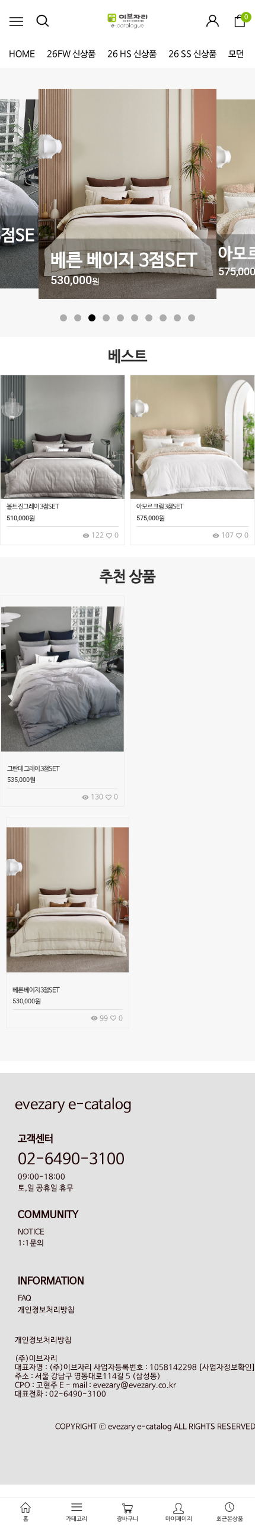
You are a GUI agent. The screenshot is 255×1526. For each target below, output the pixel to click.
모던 (236, 54)
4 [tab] (106, 317)
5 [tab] (120, 317)
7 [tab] (148, 317)
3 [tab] (91, 317)
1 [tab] (63, 317)
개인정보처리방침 (46, 1310)
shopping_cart (110, 701)
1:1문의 (31, 1243)
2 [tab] (77, 317)
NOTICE (31, 1232)
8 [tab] (163, 317)
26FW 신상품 (71, 54)
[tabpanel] (127, 195)
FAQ (24, 1298)
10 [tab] (191, 317)
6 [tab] (134, 317)
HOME (22, 54)
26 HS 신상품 (132, 54)
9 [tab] (177, 317)
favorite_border (110, 727)
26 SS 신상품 (192, 54)
